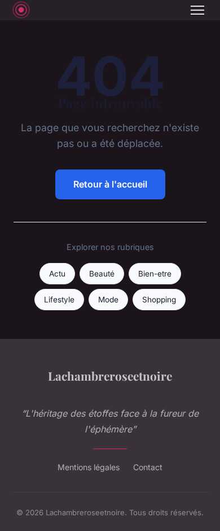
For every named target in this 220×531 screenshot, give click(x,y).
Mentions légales (89, 467)
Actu (57, 273)
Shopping (159, 299)
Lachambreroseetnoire (110, 375)
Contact (147, 467)
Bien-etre (154, 273)
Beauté (102, 273)
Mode (108, 299)
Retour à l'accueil (110, 184)
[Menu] (197, 10)
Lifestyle (59, 299)
